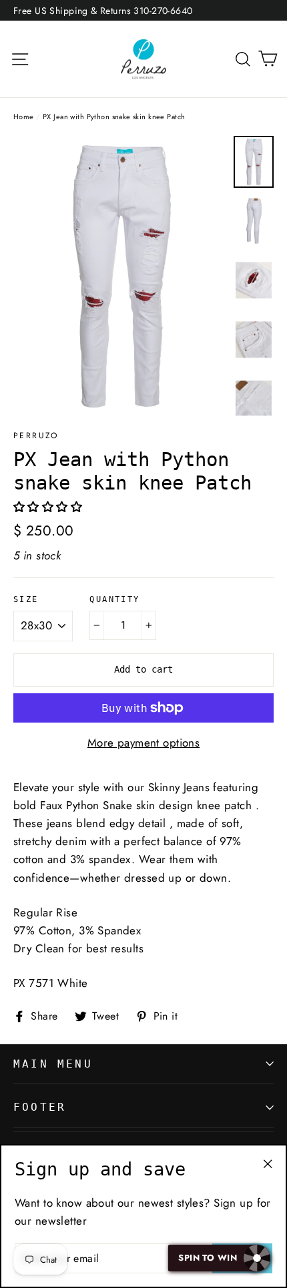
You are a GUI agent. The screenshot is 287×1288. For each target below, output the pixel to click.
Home (23, 116)
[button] (49, 507)
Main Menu (53, 1064)
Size (26, 599)
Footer (39, 1107)
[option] (119, 276)
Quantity (114, 599)
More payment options (143, 743)
